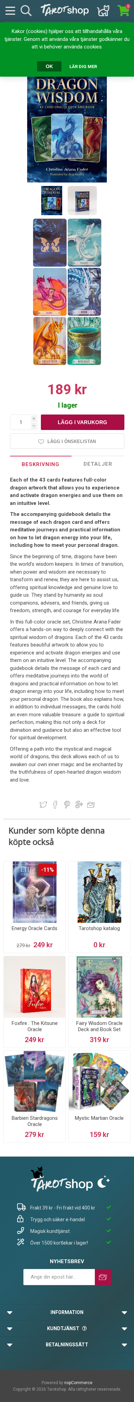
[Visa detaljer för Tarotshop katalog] (99, 892)
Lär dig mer (83, 66)
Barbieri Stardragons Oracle (35, 1121)
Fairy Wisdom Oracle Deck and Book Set (99, 1026)
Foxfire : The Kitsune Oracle (35, 1026)
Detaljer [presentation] (97, 464)
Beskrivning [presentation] (40, 464)
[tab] (41, 464)
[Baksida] (50, 265)
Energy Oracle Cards (34, 928)
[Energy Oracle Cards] (34, 892)
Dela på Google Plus (79, 804)
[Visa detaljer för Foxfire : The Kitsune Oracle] (34, 987)
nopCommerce (78, 1382)
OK (49, 66)
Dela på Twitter (43, 804)
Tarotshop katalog (99, 928)
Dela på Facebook (55, 804)
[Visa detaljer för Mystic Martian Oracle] (99, 1081)
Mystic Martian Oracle (99, 1118)
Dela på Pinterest (67, 804)
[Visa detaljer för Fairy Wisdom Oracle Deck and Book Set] (99, 987)
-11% (47, 869)
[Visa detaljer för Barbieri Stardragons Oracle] (34, 1081)
